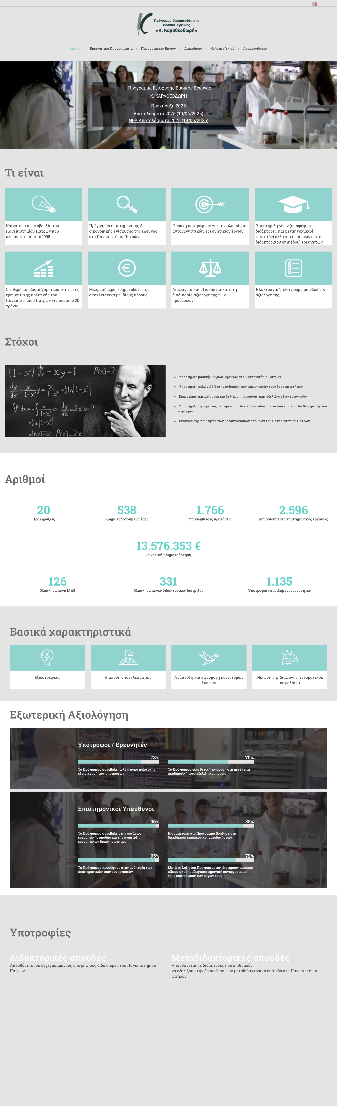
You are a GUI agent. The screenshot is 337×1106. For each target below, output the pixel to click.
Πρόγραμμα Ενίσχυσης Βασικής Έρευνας (168, 88)
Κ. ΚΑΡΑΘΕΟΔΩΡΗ (168, 97)
